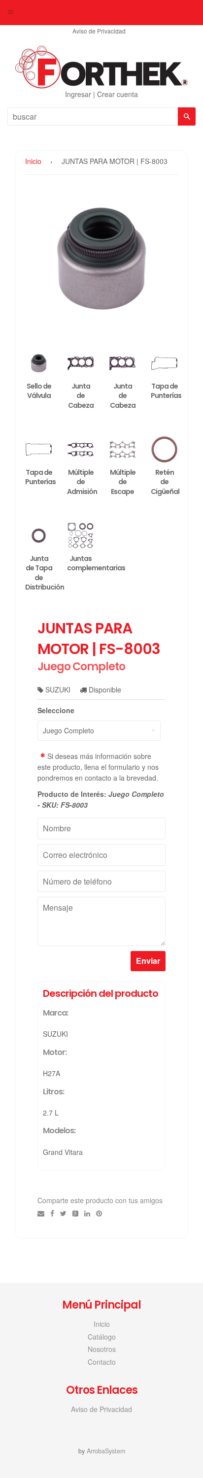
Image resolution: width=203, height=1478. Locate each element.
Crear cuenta (117, 94)
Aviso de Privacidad (99, 31)
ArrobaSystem (106, 1450)
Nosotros (102, 1349)
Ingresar (78, 94)
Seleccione (55, 710)
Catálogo (102, 1337)
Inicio (33, 161)
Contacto (102, 1362)
